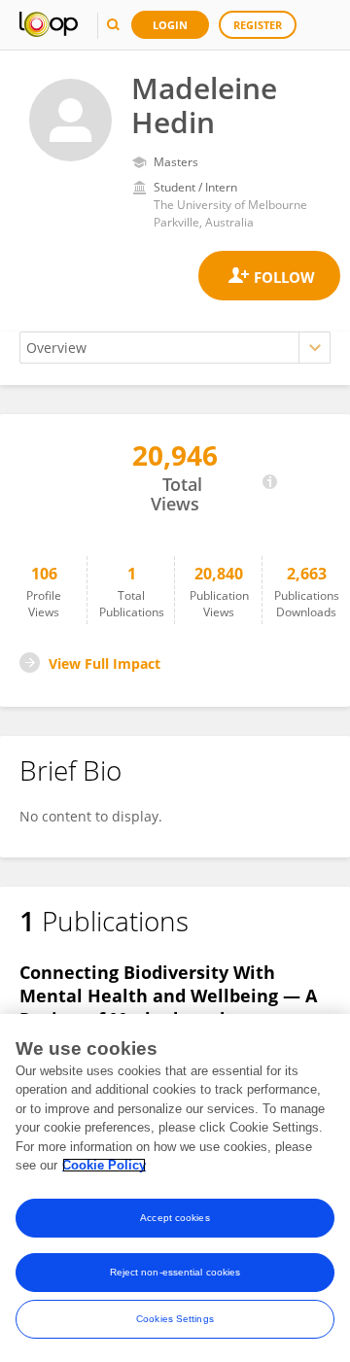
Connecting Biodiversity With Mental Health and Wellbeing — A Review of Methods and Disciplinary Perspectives (168, 1007)
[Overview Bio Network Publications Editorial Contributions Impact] (175, 348)
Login (170, 24)
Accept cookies (174, 1217)
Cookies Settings (175, 1318)
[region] (175, 1188)
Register (257, 24)
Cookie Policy (104, 1165)
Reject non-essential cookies (175, 1272)
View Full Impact (104, 663)
